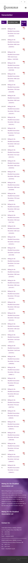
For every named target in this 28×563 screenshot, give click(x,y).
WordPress (18, 559)
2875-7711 (7, 544)
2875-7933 (7, 546)
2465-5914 (7, 534)
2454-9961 (7, 532)
